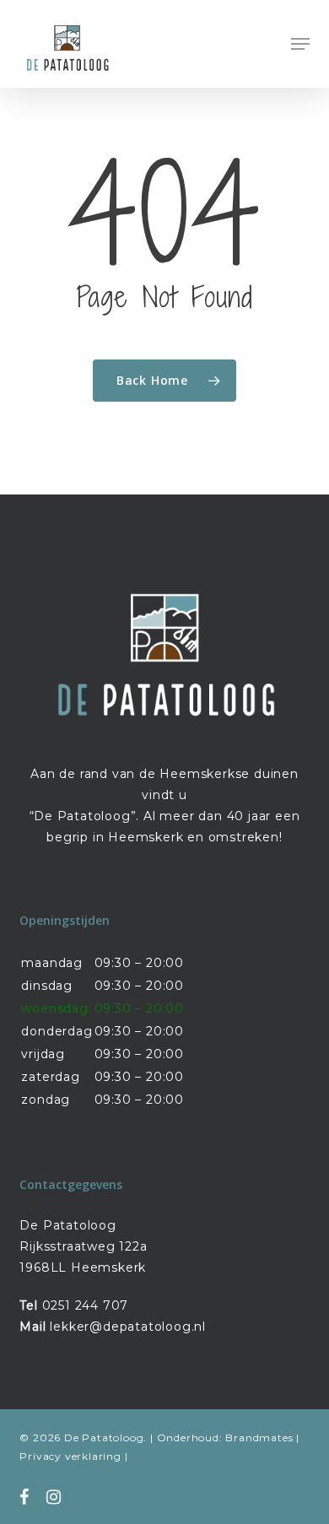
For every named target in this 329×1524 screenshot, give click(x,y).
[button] (300, 43)
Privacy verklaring (70, 1456)
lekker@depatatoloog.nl (128, 1326)
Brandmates (259, 1437)
